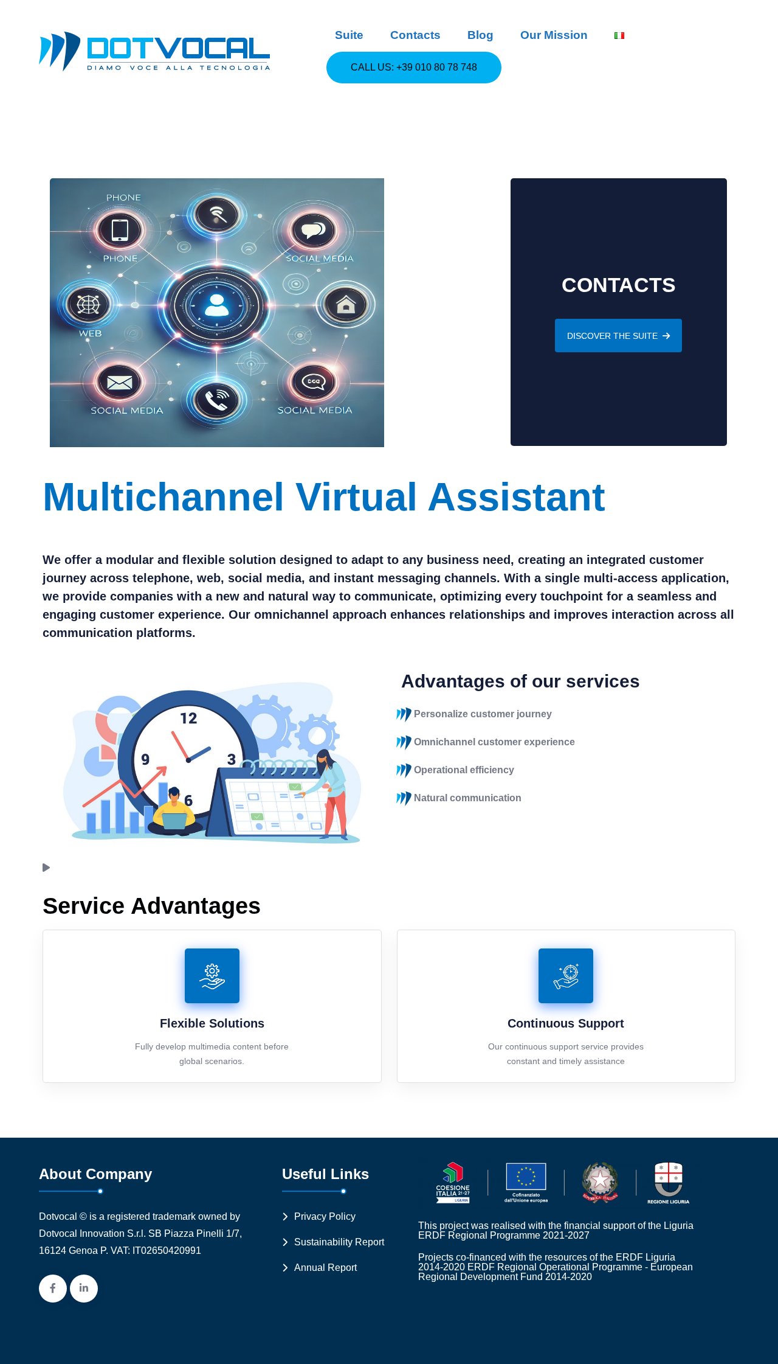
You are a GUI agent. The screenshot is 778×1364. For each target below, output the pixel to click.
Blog (480, 35)
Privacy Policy (325, 1216)
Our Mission (554, 35)
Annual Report (325, 1267)
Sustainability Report (339, 1242)
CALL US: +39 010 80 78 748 (414, 67)
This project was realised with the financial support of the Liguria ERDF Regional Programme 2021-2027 (556, 1230)
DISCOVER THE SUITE (612, 336)
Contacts (415, 35)
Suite (349, 35)
